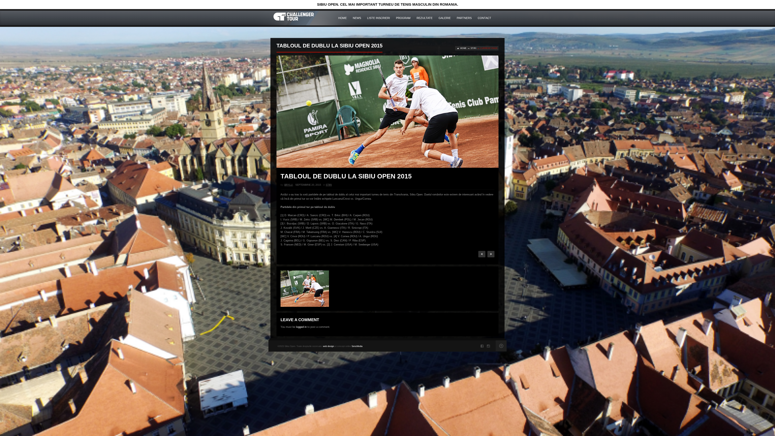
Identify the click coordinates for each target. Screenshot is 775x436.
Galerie (445, 18)
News (357, 18)
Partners (464, 18)
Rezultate (425, 18)
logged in (301, 326)
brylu (288, 184)
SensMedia (357, 346)
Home (342, 18)
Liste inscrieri (378, 18)
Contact (484, 18)
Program (403, 18)
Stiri (474, 48)
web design (328, 346)
